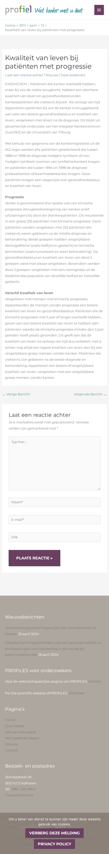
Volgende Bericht (90, 394)
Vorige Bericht (16, 394)
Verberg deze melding (54, 833)
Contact (11, 750)
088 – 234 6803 (23, 789)
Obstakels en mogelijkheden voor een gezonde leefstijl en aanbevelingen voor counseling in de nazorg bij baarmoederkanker (53, 649)
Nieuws (52, 75)
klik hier (95, 681)
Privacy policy (54, 844)
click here (77, 693)
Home (10, 720)
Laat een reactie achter (24, 75)
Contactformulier (19, 795)
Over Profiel (14, 726)
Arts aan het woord (20, 732)
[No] (102, 833)
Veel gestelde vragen (22, 738)
